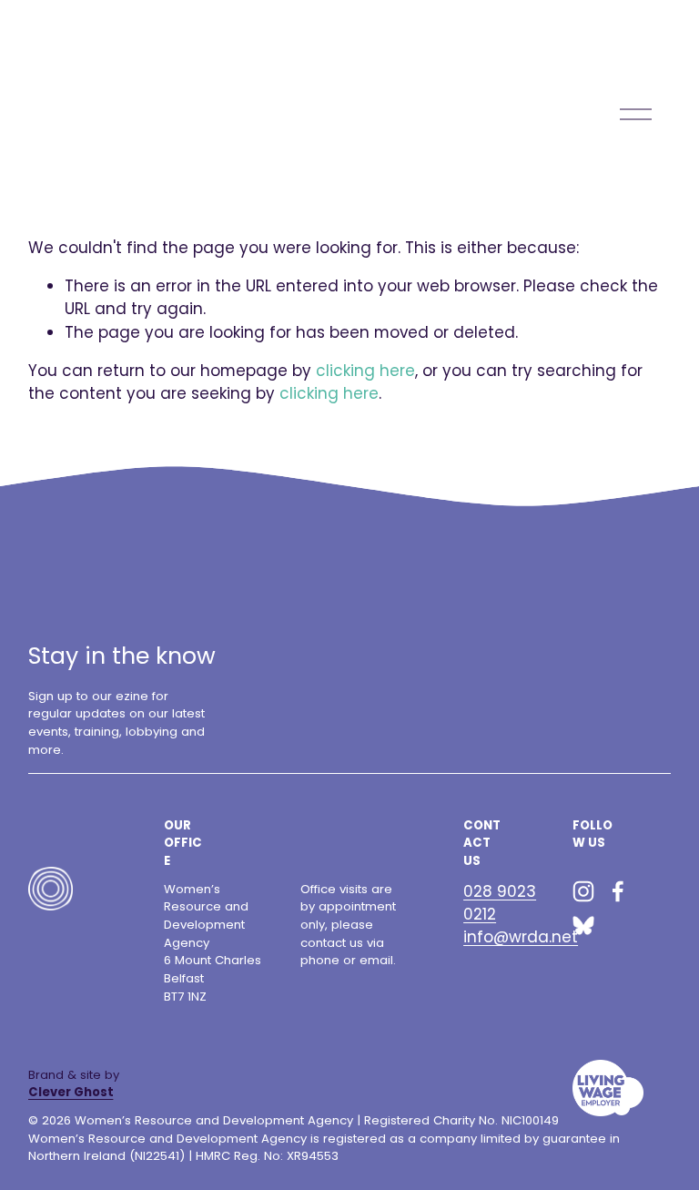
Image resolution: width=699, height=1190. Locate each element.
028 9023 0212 (499, 902)
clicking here (365, 370)
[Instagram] (583, 891)
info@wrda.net (520, 937)
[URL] (583, 926)
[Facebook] (618, 891)
